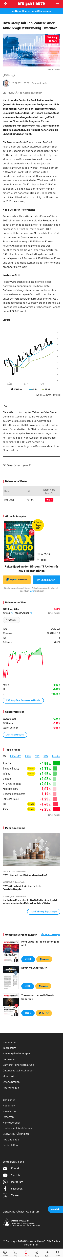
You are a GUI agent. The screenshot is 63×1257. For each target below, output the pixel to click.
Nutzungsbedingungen (16, 1053)
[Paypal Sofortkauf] (44, 959)
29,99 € (28, 959)
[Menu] (58, 4)
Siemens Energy (11, 768)
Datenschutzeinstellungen (18, 1070)
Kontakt (15, 1168)
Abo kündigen (11, 1087)
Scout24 (7, 763)
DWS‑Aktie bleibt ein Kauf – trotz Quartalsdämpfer (22, 888)
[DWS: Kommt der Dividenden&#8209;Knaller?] (31, 849)
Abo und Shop (11, 1139)
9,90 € (27, 985)
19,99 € (28, 1012)
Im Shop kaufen (46, 579)
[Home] (36, 1253)
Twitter (15, 1195)
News (30, 768)
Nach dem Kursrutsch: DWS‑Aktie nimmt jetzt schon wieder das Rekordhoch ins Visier (30, 902)
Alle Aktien (9, 1099)
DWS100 (6, 612)
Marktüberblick (11, 1122)
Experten (8, 1116)
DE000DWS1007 (22, 612)
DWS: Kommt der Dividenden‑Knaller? (25, 875)
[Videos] (5, 1253)
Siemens (7, 778)
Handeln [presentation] (55, 1209)
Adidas (6, 809)
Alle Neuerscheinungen (50, 934)
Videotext (8, 1076)
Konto (32, 591)
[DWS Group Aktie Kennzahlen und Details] (31, 662)
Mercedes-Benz (10, 788)
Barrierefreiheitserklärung (18, 1064)
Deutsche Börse (11, 799)
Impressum (9, 1047)
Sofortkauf (22, 580)
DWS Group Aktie (11, 608)
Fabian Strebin (39, 83)
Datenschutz (10, 1059)
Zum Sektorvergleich (15, 734)
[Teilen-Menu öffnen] (47, 1253)
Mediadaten (9, 1042)
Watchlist (12, 619)
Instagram (17, 1181)
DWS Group (8, 75)
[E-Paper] (26, 1253)
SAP (4, 804)
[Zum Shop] (15, 1253)
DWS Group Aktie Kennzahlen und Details (23, 700)
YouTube (16, 1174)
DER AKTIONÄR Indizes (16, 1133)
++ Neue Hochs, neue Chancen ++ (31, 11)
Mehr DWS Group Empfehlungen (44, 911)
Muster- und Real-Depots (17, 1128)
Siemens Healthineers (14, 794)
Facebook (17, 1188)
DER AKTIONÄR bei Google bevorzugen (22, 93)
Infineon (7, 773)
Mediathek (9, 1105)
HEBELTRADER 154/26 (34, 968)
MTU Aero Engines (12, 783)
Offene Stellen (11, 1081)
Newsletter (9, 1111)
